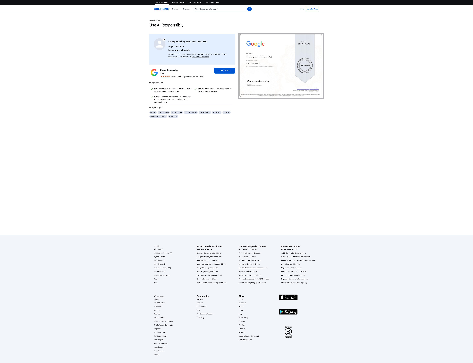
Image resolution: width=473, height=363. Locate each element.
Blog (198, 310)
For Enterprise (159, 332)
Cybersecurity (159, 257)
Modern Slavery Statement (249, 336)
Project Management (162, 275)
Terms (241, 306)
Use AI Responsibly (200, 56)
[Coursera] (161, 9)
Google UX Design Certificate (207, 268)
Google (162, 73)
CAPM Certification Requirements (293, 253)
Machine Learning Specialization (250, 275)
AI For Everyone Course (247, 257)
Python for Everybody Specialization (252, 282)
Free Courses (159, 351)
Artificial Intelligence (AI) (163, 253)
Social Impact (159, 347)
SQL (155, 282)
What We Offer (159, 303)
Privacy (241, 310)
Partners (200, 303)
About (156, 299)
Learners (200, 299)
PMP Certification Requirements (293, 275)
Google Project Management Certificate (211, 264)
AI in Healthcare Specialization (250, 260)
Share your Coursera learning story (294, 282)
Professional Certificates (163, 321)
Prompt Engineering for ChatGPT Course (254, 279)
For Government (160, 336)
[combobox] (217, 9)
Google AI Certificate (204, 249)
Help (240, 314)
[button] (186, 9)
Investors (242, 303)
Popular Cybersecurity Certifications (294, 279)
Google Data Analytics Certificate (209, 257)
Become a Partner (160, 343)
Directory (242, 329)
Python (156, 279)
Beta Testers (201, 306)
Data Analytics (159, 260)
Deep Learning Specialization (249, 264)
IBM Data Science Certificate (207, 279)
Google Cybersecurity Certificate (209, 253)
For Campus (158, 340)
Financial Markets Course (248, 271)
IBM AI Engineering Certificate (207, 271)
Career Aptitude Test (289, 249)
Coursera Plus (159, 317)
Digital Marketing (160, 264)
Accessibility (243, 317)
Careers (157, 310)
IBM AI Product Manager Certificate (209, 275)
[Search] (249, 9)
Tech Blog (200, 317)
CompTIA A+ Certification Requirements (296, 257)
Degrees (157, 329)
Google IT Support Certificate (208, 260)
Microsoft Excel (159, 271)
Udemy (156, 354)
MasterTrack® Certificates (164, 325)
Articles (242, 325)
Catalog (157, 314)
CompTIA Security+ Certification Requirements (298, 260)
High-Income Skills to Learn (291, 268)
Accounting (158, 249)
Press (241, 299)
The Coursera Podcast (205, 314)
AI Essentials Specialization (249, 249)
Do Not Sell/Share (245, 340)
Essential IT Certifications (290, 264)
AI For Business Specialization (250, 253)
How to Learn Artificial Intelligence (293, 271)
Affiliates (242, 332)
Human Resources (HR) (162, 268)
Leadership (158, 306)
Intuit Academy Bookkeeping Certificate (211, 282)
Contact (242, 321)
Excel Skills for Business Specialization (253, 268)
